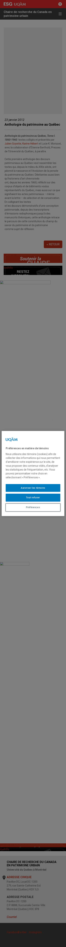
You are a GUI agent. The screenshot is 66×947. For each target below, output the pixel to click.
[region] (33, 473)
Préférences (33, 507)
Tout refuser (33, 497)
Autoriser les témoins (33, 488)
